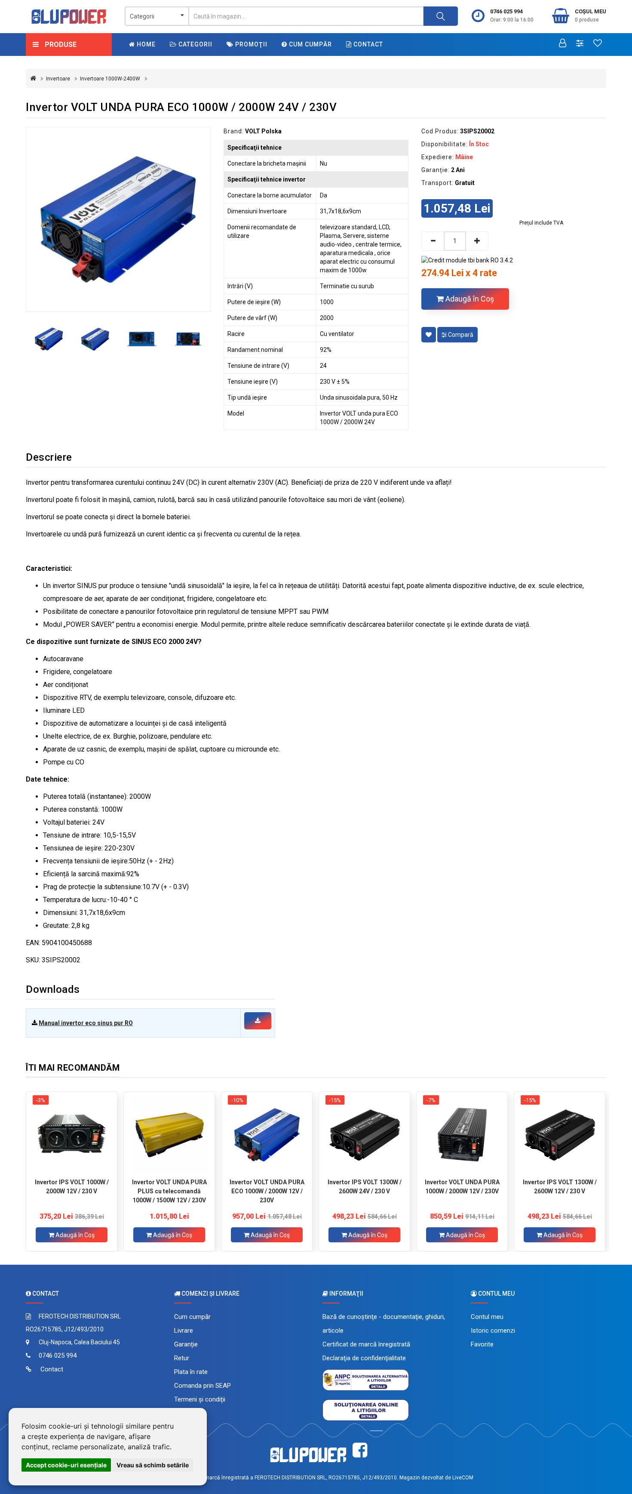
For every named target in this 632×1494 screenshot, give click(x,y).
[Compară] (579, 43)
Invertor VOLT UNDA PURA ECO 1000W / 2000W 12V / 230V (267, 1191)
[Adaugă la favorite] (428, 334)
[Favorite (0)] (597, 43)
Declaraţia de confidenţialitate (364, 1358)
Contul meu (487, 1317)
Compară (460, 334)
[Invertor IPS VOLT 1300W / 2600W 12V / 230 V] (559, 1135)
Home (145, 44)
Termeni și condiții (199, 1399)
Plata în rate (191, 1372)
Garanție (186, 1344)
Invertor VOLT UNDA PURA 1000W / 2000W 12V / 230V (462, 1187)
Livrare (183, 1330)
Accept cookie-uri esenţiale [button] (66, 1465)
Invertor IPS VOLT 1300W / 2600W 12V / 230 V (560, 1187)
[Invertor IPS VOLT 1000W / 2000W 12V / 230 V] (72, 1135)
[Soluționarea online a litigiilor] (365, 1410)
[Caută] (440, 16)
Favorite (482, 1344)
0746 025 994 (506, 11)
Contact (367, 44)
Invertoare (58, 79)
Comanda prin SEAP (202, 1385)
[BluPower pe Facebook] (360, 1450)
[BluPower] (69, 16)
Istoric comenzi (493, 1330)
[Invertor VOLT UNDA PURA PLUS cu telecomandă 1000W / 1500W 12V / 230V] (169, 1135)
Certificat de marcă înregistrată (366, 1344)
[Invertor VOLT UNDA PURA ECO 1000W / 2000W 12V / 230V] (267, 1135)
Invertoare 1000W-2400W (110, 79)
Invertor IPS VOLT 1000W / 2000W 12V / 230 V (72, 1187)
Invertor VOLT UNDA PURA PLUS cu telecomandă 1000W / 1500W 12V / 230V (169, 1191)
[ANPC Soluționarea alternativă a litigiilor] (365, 1379)
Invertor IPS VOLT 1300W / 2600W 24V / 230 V (365, 1187)
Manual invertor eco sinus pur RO (86, 1023)
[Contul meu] (562, 43)
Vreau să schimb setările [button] (153, 1465)
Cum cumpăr (309, 44)
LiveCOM (462, 1478)
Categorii (194, 44)
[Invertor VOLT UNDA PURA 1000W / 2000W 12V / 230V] (462, 1135)
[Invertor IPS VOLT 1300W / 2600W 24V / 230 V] (364, 1135)
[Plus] (477, 241)
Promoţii (250, 44)
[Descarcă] (257, 1020)
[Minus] (432, 241)
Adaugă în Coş (469, 298)
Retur (181, 1358)
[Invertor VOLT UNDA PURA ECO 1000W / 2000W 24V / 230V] (118, 219)
